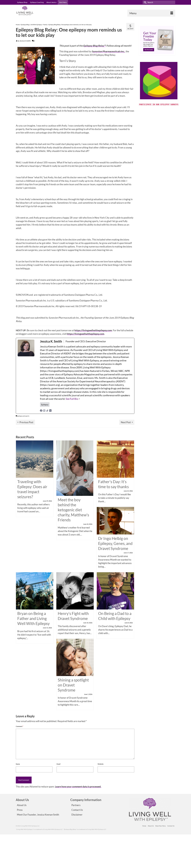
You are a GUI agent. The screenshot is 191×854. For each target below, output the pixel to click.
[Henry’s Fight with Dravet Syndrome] (75, 590)
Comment (19, 726)
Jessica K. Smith (25, 41)
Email (58, 764)
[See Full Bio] (79, 399)
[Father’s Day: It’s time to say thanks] (115, 458)
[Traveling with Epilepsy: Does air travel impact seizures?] (34, 458)
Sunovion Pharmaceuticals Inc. (108, 51)
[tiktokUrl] (47, 410)
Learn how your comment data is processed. (78, 786)
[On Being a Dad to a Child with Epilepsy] (115, 590)
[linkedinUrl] (50, 410)
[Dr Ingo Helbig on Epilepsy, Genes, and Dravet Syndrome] (115, 520)
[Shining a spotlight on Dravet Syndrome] (75, 657)
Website (100, 764)
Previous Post (26, 422)
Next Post (126, 422)
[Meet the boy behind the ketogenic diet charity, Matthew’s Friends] (74, 467)
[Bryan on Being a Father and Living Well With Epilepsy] (34, 590)
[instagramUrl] (44, 410)
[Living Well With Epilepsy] (40, 10)
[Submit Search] (145, 2)
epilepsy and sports (23, 416)
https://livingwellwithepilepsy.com (93, 330)
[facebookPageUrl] (41, 410)
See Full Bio (72, 398)
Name (18, 764)
